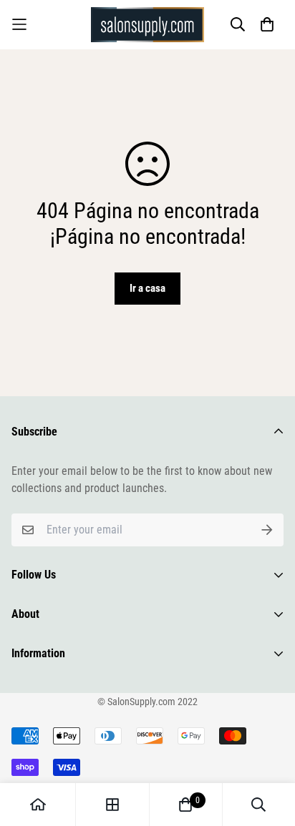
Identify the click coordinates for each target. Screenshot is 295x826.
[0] (185, 804)
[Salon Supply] (147, 24)
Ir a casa (147, 288)
